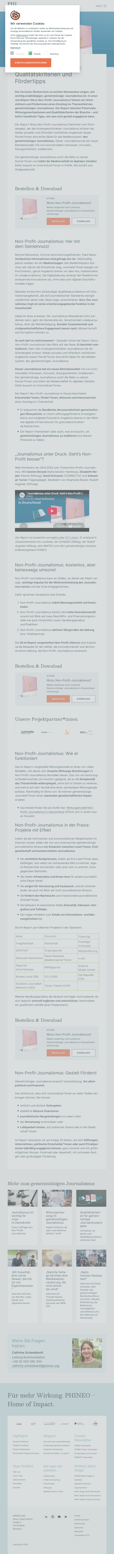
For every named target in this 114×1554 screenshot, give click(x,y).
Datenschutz (22, 35)
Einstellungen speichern (31, 62)
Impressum (15, 47)
